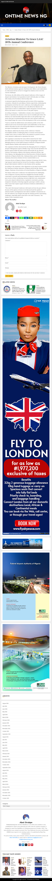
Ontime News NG (26, 16)
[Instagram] (17, 218)
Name (7, 258)
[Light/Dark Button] (44, 25)
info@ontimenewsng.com (26, 839)
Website (7, 268)
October (6, 731)
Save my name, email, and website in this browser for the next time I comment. (25, 273)
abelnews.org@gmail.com (34, 837)
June (5, 709)
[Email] (31, 218)
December (6, 725)
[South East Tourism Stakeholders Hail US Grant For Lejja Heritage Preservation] (22, 871)
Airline (44, 857)
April (5, 714)
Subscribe (50, 25)
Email (7, 263)
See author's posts (22, 207)
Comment (8, 240)
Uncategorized (30, 857)
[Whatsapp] (21, 218)
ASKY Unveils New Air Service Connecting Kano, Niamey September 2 (46, 865)
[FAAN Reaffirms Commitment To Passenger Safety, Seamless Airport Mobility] (31, 289)
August (5, 703)
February (6, 720)
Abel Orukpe (8, 44)
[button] (2, 25)
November (6, 728)
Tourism (12, 857)
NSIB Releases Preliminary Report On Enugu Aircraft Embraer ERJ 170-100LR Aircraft (18, 289)
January (6, 723)
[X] (12, 218)
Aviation (7, 36)
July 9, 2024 (15, 44)
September (6, 734)
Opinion (12, 867)
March (5, 717)
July (5, 706)
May (5, 711)
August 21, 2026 (16, 293)
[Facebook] (7, 218)
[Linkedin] (26, 218)
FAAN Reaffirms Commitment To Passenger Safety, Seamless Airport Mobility (41, 290)
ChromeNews (30, 879)
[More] (40, 218)
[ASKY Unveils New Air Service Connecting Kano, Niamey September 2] (38, 861)
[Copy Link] (35, 218)
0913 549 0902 (14, 837)
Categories (5, 803)
